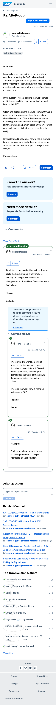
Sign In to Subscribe (37, 21)
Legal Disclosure (42, 684)
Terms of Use (42, 676)
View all (7, 653)
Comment (46, 168)
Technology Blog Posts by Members (22, 541)
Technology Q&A (12, 11)
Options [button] (51, 21)
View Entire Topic (11, 241)
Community (19, 4)
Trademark (14, 691)
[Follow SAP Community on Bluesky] (25, 668)
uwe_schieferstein (21, 33)
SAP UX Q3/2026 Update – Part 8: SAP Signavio (26, 513)
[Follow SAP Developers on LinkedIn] (35, 668)
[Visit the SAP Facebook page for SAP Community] (21, 668)
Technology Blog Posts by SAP (20, 516)
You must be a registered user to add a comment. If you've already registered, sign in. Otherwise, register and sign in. (27, 316)
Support (42, 691)
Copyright (14, 684)
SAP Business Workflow (12, 53)
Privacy (14, 676)
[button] (36, 41)
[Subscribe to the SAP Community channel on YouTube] (30, 668)
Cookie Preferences (14, 698)
